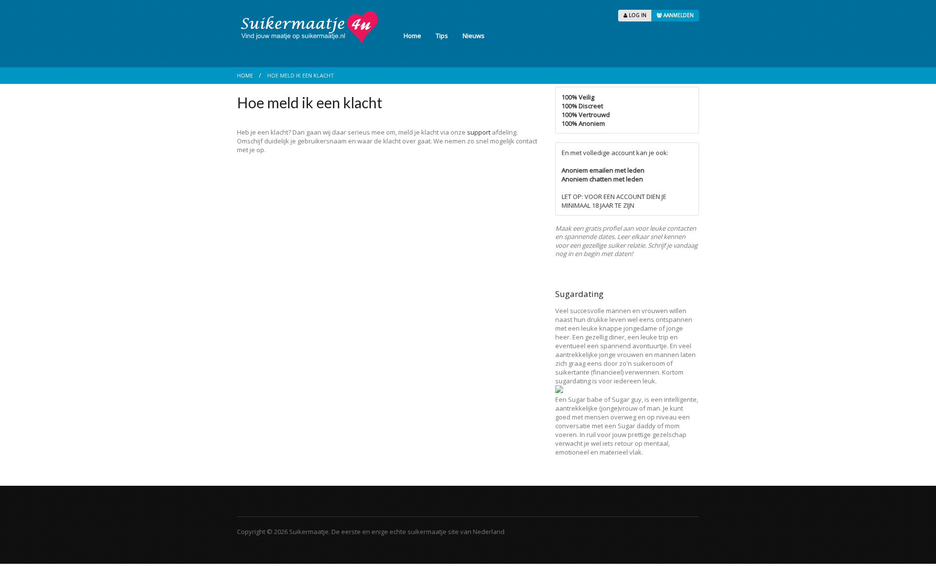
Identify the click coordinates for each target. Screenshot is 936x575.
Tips (442, 35)
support (478, 132)
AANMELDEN (678, 15)
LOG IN (636, 15)
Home (412, 35)
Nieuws (474, 35)
